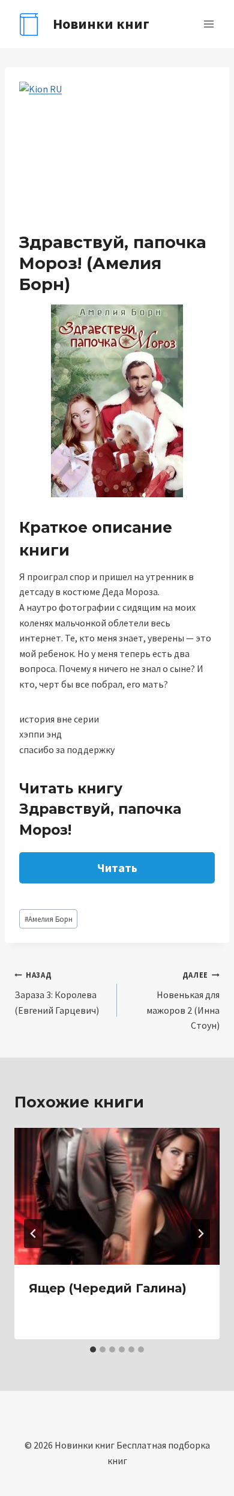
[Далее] (200, 1233)
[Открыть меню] (208, 23)
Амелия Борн (49, 919)
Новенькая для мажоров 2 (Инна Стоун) (183, 1000)
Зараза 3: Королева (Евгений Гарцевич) (56, 993)
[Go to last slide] (33, 1233)
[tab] (93, 1349)
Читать (117, 867)
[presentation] (117, 1196)
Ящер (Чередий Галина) (108, 1288)
